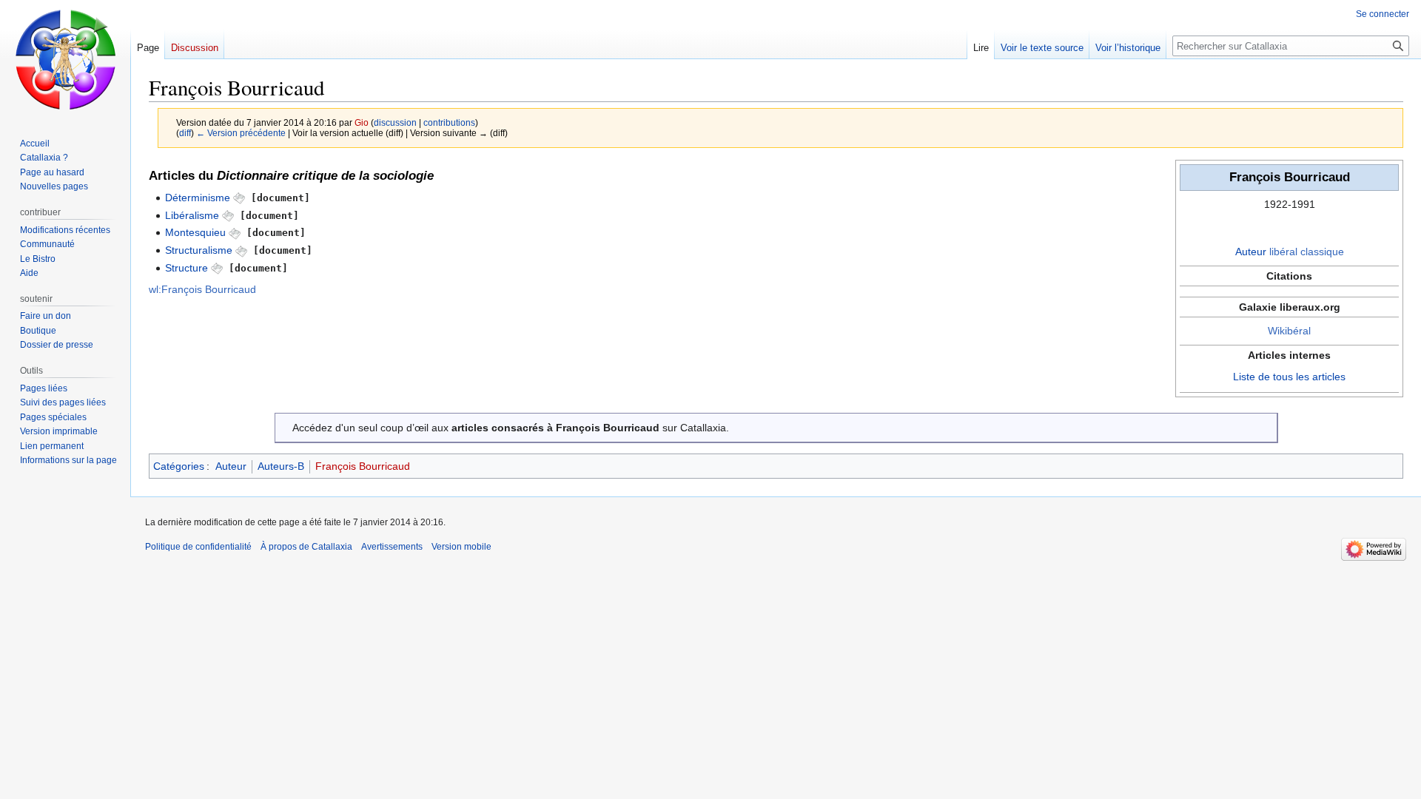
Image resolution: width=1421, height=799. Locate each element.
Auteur (1250, 251)
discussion (395, 122)
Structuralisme (198, 250)
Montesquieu (195, 232)
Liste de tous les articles (1289, 376)
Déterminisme (197, 197)
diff (185, 133)
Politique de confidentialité (198, 547)
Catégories (178, 466)
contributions (449, 122)
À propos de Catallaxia (306, 547)
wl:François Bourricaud (202, 289)
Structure (186, 268)
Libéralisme (192, 215)
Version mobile (461, 547)
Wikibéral (1289, 331)
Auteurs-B (281, 466)
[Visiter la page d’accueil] (65, 59)
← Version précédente (241, 133)
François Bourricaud (362, 466)
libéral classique (1306, 251)
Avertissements (392, 547)
